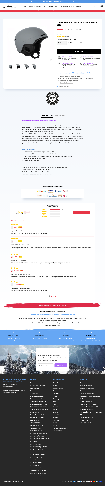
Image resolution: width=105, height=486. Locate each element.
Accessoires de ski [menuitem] (39, 6)
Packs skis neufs (35, 428)
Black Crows (57, 383)
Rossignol (56, 420)
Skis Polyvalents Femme (37, 455)
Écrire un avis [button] (82, 213)
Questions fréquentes (87, 393)
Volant (55, 425)
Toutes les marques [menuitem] (66, 6)
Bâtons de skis (34, 388)
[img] (14, 225)
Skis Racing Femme (36, 463)
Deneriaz (56, 391)
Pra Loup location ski (86, 399)
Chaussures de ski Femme (38, 404)
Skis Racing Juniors (36, 465)
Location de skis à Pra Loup (88, 404)
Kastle (55, 409)
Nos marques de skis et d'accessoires (60, 429)
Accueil (4, 15)
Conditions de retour (86, 417)
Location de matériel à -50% (89, 407)
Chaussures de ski (36, 399)
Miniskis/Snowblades (36, 425)
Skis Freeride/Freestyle (37, 436)
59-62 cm (81, 43)
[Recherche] (95, 6)
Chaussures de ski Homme (38, 407)
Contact (82, 391)
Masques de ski (35, 423)
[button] (61, 36)
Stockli (55, 423)
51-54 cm (61, 43)
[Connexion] (98, 6)
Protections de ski (36, 431)
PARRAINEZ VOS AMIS (86, 409)
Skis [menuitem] (25, 6)
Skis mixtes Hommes (36, 449)
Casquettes (34, 393)
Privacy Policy (84, 420)
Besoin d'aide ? (64, 86)
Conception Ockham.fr (18, 481)
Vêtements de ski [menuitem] (53, 6)
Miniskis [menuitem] (31, 6)
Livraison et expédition (87, 388)
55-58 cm (71, 43)
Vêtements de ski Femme (38, 473)
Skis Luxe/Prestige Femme (38, 447)
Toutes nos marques (86, 401)
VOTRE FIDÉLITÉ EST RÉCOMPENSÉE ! (91, 412)
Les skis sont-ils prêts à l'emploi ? (90, 396)
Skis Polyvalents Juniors (37, 457)
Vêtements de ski (35, 468)
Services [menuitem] (77, 6)
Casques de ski (35, 391)
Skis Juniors (34, 441)
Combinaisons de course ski (39, 409)
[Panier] (101, 6)
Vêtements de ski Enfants (38, 471)
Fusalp (55, 396)
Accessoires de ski (36, 383)
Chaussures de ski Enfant (38, 401)
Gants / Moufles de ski (37, 415)
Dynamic (56, 393)
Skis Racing (33, 460)
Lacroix (55, 412)
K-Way (55, 407)
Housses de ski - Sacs (37, 417)
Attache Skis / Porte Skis (38, 385)
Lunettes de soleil (35, 420)
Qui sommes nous (86, 383)
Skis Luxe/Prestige (36, 444)
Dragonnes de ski (35, 412)
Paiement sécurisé (86, 385)
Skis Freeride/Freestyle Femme (40, 439)
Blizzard (55, 385)
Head (54, 401)
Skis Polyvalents (35, 452)
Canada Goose (58, 388)
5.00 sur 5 (27, 212)
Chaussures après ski (37, 396)
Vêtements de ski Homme (38, 476)
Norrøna (55, 417)
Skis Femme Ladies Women (38, 433)
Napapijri (56, 415)
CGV (81, 415)
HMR (54, 404)
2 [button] (51, 296)
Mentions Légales (85, 423)
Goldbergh (56, 399)
